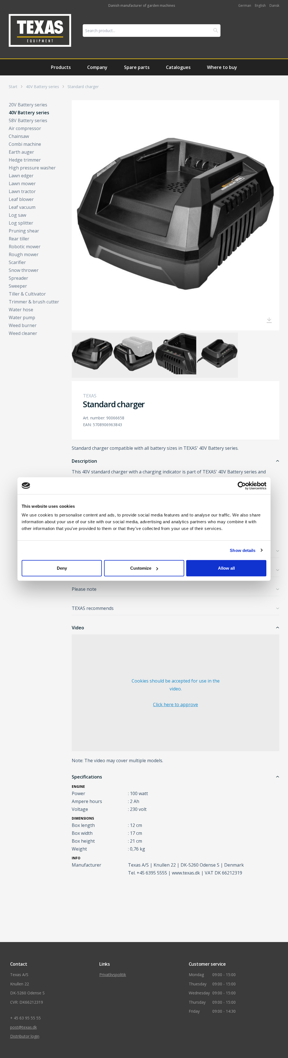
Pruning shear (24, 231)
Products (61, 67)
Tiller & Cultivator (27, 294)
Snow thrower (24, 270)
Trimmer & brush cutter (34, 302)
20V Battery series (28, 105)
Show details (242, 550)
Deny (62, 568)
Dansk (274, 5)
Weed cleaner (23, 333)
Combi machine (25, 144)
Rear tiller (19, 239)
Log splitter (21, 223)
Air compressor (25, 128)
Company (97, 67)
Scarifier (17, 262)
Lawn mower (22, 183)
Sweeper (18, 286)
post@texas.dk (23, 1027)
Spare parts (137, 67)
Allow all (226, 568)
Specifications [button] (87, 777)
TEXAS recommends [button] (93, 608)
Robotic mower (24, 246)
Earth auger (21, 152)
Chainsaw (19, 136)
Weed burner (23, 325)
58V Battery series (28, 120)
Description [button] (84, 461)
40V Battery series (42, 87)
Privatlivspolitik (112, 974)
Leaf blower (21, 199)
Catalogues (178, 67)
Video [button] (78, 628)
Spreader (18, 278)
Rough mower (24, 254)
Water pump (22, 317)
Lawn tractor (22, 191)
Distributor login (24, 1036)
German (244, 5)
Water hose (21, 310)
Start (13, 87)
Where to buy (222, 67)
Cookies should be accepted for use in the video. (176, 693)
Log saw (17, 215)
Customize (140, 568)
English (260, 5)
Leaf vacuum (22, 207)
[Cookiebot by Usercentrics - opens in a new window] (241, 485)
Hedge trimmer (25, 160)
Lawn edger (21, 176)
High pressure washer (32, 168)
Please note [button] (84, 589)
